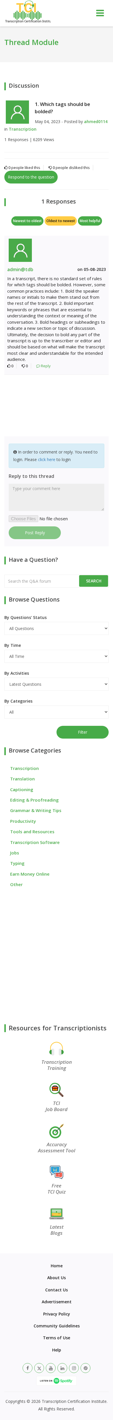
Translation (22, 779)
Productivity (23, 821)
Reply (45, 365)
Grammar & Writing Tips (35, 810)
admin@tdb (20, 269)
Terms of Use (56, 1337)
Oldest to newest (60, 220)
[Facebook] (27, 1368)
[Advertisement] (56, 406)
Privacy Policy (56, 1314)
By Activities (16, 673)
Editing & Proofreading (34, 800)
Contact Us (56, 1290)
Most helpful (90, 220)
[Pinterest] (85, 1368)
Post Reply (35, 532)
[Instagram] (74, 1368)
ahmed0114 (95, 121)
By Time (12, 645)
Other (16, 884)
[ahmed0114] (17, 111)
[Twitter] (39, 1368)
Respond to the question (31, 177)
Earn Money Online (30, 874)
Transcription (23, 129)
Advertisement (57, 1301)
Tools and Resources (32, 831)
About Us (56, 1277)
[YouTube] (51, 1368)
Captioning (21, 789)
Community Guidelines (57, 1326)
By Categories (18, 701)
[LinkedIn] (62, 1368)
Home (57, 1265)
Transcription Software (35, 842)
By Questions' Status (25, 617)
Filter (82, 732)
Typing (17, 863)
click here (46, 459)
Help (56, 1350)
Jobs (14, 853)
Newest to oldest (27, 220)
